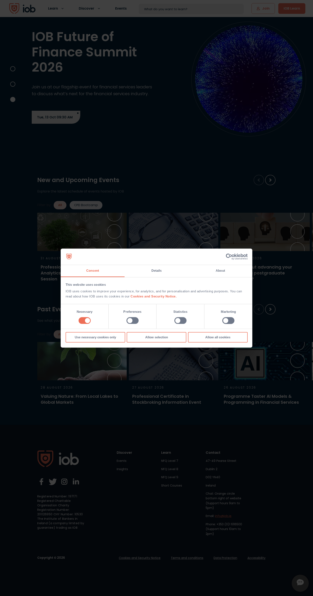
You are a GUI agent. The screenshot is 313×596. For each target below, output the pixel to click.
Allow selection (156, 337)
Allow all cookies (217, 337)
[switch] (132, 320)
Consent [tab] (92, 271)
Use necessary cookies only (95, 337)
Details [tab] (156, 271)
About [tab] (220, 271)
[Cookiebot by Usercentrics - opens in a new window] (229, 256)
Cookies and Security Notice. (154, 296)
